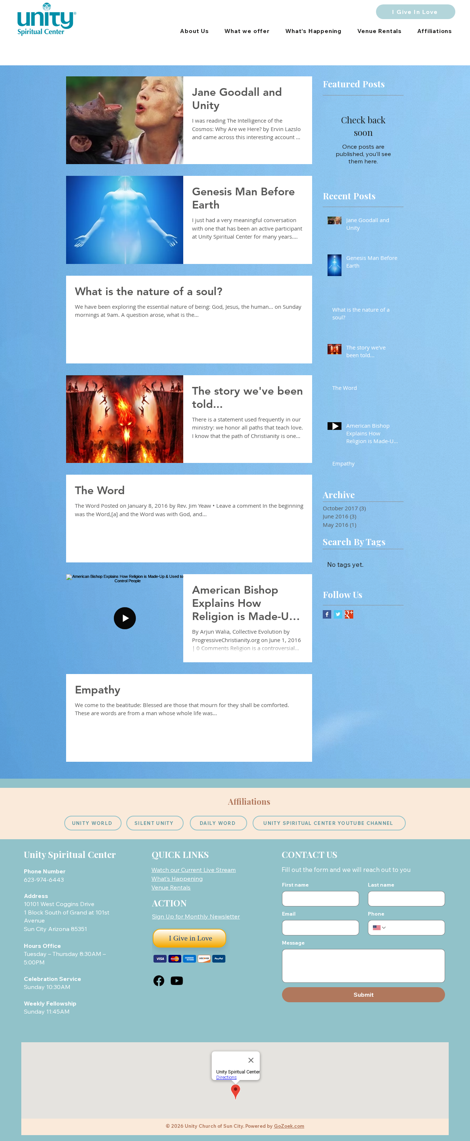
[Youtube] (177, 981)
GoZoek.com (289, 1126)
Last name (381, 885)
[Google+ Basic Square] (349, 614)
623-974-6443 (44, 879)
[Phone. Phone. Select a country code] (380, 928)
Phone (376, 914)
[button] (196, 916)
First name (295, 885)
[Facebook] (159, 981)
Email (289, 914)
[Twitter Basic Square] (338, 614)
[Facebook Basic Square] (327, 614)
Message (293, 943)
